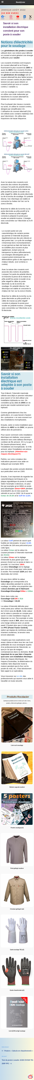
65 (30, 19)
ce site (19, 676)
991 (18, 19)
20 (24, 19)
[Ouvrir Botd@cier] (30, 1076)
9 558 (3, 18)
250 (11, 19)
